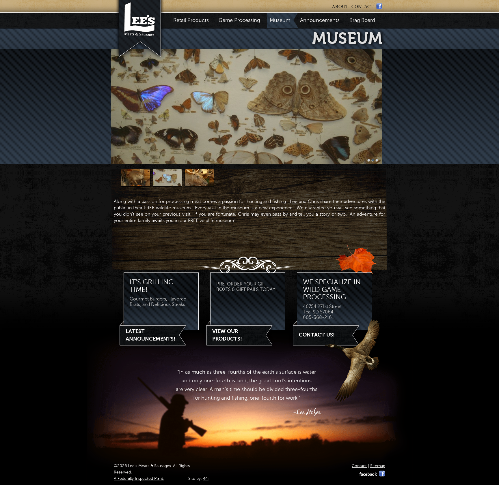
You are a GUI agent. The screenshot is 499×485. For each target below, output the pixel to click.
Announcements (320, 20)
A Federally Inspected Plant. (139, 478)
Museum (280, 20)
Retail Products (191, 20)
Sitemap (377, 466)
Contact (359, 466)
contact (362, 6)
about (340, 6)
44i (205, 478)
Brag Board (362, 20)
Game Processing (239, 20)
